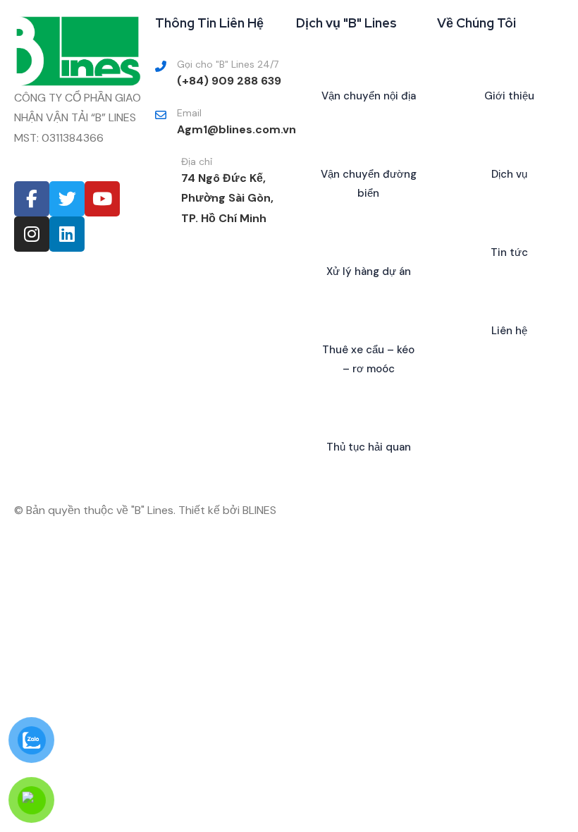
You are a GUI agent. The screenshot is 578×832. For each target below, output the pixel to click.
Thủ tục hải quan (368, 447)
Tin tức (509, 252)
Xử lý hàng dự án (368, 271)
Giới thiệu (509, 96)
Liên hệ (509, 331)
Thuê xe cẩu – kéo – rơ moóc (368, 359)
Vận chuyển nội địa (368, 96)
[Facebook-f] (31, 198)
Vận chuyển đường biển (369, 183)
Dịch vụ (509, 174)
